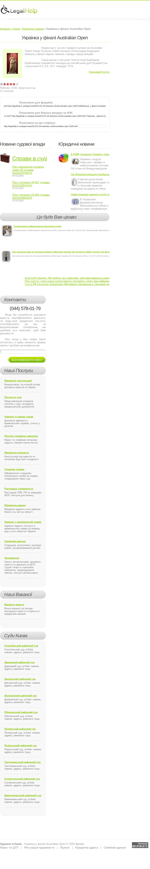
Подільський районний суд (20, 745)
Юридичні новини (33, 28)
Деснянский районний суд (19, 679)
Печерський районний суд (19, 729)
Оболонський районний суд (21, 712)
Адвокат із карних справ (18, 416)
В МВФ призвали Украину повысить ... (90, 154)
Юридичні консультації (18, 380)
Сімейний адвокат (15, 541)
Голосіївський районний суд (21, 645)
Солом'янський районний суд (22, 778)
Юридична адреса (15, 505)
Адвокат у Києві (10, 28)
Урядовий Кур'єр (99, 71)
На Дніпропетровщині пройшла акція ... (90, 174)
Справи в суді (29, 158)
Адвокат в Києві (11, 843)
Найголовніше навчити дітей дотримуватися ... (90, 194)
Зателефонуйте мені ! (27, 360)
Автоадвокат (11, 558)
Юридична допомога (16, 452)
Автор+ (80, 843)
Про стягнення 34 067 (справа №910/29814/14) (31, 184)
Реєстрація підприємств (18, 488)
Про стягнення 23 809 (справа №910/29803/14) (31, 196)
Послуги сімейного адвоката (21, 436)
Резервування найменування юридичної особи (37, 226)
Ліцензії (65, 847)
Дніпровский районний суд (20, 695)
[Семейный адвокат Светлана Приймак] (140, 843)
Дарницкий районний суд (19, 662)
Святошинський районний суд (22, 762)
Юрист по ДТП (9, 847)
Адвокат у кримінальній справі (22, 522)
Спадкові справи (14, 469)
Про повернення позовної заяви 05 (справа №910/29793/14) (28, 170)
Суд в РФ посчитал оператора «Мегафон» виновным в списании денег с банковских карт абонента (87, 284)
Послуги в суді (13, 397)
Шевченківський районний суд (22, 795)
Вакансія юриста (14, 604)
